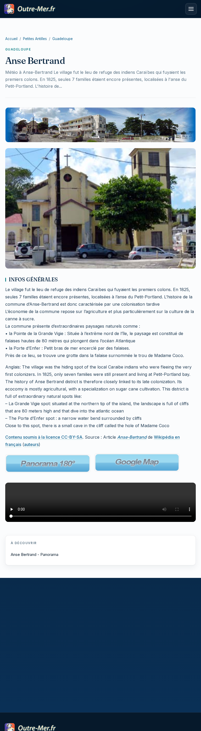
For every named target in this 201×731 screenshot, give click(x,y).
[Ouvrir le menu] (191, 9)
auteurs (31, 444)
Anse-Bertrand (132, 437)
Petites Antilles (35, 39)
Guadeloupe (62, 39)
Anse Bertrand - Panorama (34, 554)
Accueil (11, 39)
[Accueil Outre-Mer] (93, 9)
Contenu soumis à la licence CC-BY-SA (43, 437)
